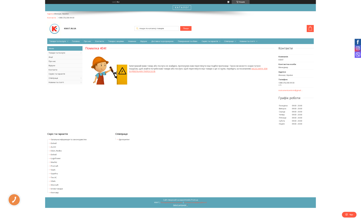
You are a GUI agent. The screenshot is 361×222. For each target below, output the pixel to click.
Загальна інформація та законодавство (69, 139)
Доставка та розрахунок (162, 41)
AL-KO (53, 147)
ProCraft (54, 166)
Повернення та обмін (187, 41)
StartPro (54, 173)
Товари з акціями (116, 41)
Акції (51, 57)
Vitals (53, 181)
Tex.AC (54, 177)
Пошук (186, 28)
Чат (351, 215)
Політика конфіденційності (195, 202)
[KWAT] (54, 28)
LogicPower (56, 158)
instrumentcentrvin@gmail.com (291, 90)
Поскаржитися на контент (171, 202)
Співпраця (229, 41)
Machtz (54, 162)
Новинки (132, 41)
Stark (53, 170)
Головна (76, 41)
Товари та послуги (57, 41)
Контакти (99, 41)
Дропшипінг (124, 139)
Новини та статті (247, 41)
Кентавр (55, 192)
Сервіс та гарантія (210, 41)
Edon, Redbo (56, 150)
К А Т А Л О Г (182, 7)
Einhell (54, 143)
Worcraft (54, 185)
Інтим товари (57, 188)
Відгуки (143, 41)
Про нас (87, 41)
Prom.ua (194, 200)
